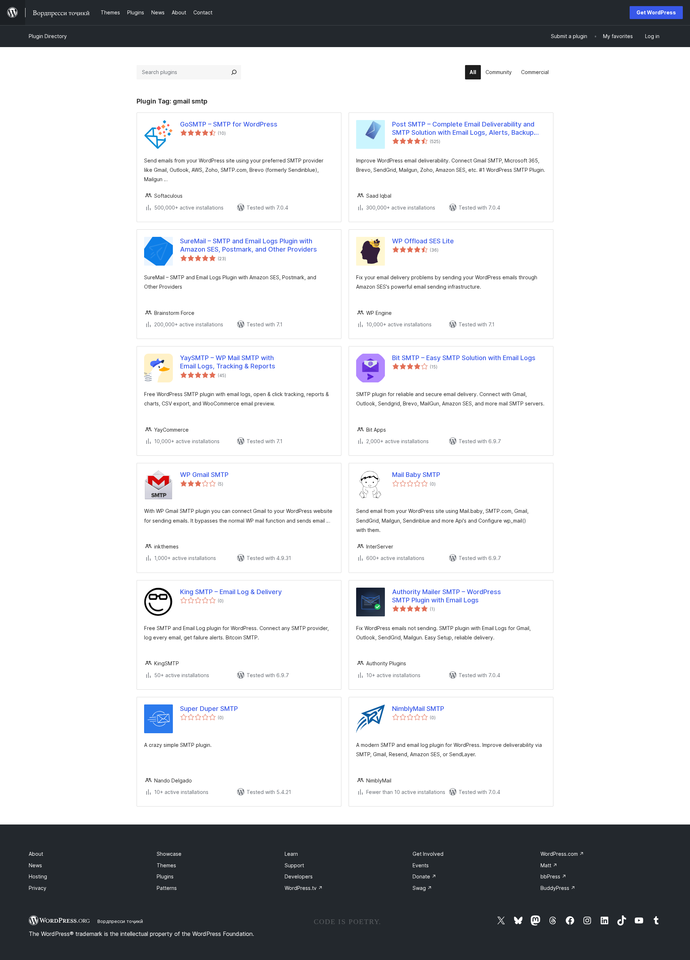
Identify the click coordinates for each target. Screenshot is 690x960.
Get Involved (428, 854)
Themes (166, 865)
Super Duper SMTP (209, 708)
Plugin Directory (48, 36)
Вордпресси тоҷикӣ (120, 921)
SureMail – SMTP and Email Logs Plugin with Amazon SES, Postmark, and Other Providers (248, 245)
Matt (548, 865)
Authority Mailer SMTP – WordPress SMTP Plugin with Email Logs (446, 596)
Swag (422, 888)
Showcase (169, 854)
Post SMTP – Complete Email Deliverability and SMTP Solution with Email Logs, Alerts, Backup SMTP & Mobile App (463, 128)
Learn (291, 854)
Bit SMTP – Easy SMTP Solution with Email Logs (463, 358)
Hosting (38, 876)
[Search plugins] (234, 72)
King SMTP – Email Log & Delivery (231, 592)
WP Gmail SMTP (204, 474)
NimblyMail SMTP (418, 708)
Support (294, 865)
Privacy (37, 888)
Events (421, 865)
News (35, 865)
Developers (299, 876)
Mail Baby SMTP (416, 474)
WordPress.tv (304, 888)
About (36, 854)
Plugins (165, 876)
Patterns (167, 888)
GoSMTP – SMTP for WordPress (228, 124)
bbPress (553, 876)
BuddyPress (557, 888)
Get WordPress (656, 12)
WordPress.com (562, 854)
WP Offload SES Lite (423, 241)
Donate (424, 876)
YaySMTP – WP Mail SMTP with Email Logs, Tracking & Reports (227, 362)
